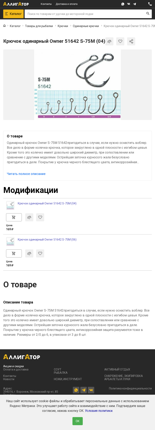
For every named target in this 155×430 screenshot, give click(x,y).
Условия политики (98, 411)
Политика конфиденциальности (130, 388)
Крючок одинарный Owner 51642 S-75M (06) (47, 239)
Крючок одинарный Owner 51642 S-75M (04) (47, 203)
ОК (78, 421)
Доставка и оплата (67, 4)
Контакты (46, 4)
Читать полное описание (26, 174)
